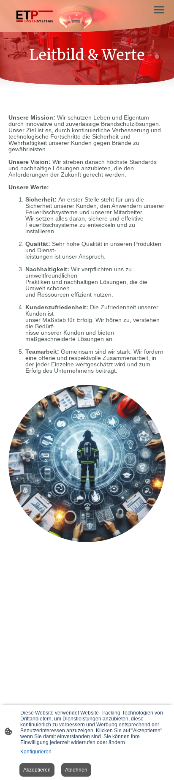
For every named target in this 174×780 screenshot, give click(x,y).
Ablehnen (76, 770)
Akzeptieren (37, 770)
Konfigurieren (36, 752)
